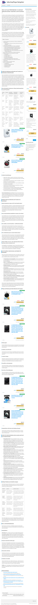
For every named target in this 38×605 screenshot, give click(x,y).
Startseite (3, 5)
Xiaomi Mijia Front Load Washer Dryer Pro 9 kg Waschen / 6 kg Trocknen (17, 396)
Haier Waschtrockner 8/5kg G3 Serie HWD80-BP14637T (30, 102)
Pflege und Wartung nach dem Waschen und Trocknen (10, 53)
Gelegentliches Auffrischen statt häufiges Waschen (11, 58)
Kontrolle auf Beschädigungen (9, 57)
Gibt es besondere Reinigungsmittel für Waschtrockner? (12, 574)
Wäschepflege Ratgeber (15, 2)
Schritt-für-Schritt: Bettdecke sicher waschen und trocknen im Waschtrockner (11, 60)
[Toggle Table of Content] (22, 39)
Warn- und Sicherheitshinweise (7, 62)
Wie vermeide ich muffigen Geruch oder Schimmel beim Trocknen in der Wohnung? (31, 18)
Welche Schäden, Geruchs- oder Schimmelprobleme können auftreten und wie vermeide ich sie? (14, 51)
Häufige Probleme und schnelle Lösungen (9, 61)
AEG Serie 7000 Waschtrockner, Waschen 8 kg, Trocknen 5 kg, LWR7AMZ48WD (17, 161)
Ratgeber (8, 5)
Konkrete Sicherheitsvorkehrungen (9, 64)
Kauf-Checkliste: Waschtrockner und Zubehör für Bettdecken (11, 52)
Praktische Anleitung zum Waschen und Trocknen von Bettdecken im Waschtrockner (12, 42)
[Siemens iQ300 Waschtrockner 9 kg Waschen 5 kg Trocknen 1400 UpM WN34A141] (31, 31)
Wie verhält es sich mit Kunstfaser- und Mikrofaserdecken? (12, 48)
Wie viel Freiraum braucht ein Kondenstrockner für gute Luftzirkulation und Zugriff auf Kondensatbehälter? (31, 15)
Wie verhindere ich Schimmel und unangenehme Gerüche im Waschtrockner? (31, 21)
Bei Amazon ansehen (20, 155)
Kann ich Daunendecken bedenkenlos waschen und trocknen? (13, 47)
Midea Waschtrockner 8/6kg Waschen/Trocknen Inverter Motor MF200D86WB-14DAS (17, 146)
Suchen (27, 138)
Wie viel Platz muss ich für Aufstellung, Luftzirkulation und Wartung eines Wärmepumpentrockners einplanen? (31, 11)
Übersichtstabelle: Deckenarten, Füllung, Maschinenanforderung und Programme (14, 43)
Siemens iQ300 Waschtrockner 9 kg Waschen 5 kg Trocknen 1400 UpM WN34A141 (17, 130)
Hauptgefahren (7, 63)
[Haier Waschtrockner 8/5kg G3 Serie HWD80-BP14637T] (31, 98)
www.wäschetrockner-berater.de (31, 144)
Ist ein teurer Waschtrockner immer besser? (10, 572)
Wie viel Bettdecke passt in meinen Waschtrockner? (11, 49)
